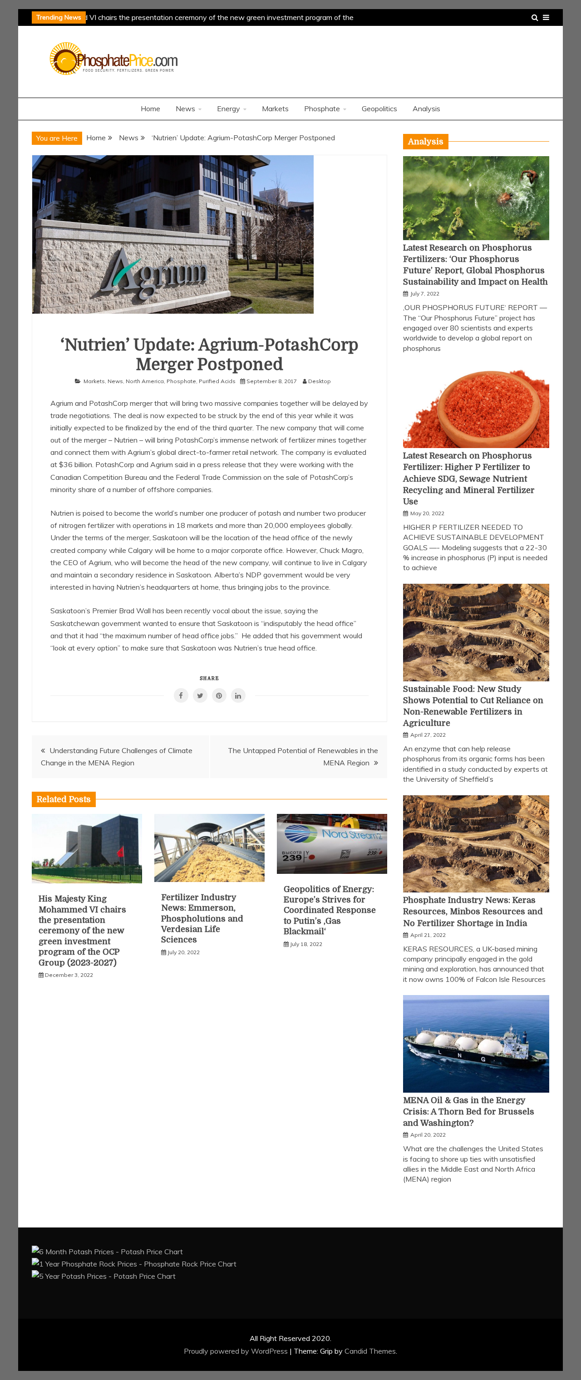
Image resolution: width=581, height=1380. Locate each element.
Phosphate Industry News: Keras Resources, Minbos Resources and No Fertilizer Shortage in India (473, 911)
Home (150, 108)
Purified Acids (217, 381)
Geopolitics (379, 108)
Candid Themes (370, 1350)
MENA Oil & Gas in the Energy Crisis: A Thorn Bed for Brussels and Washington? (468, 1112)
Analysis (426, 108)
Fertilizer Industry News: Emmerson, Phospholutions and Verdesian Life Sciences (202, 919)
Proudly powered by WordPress (237, 1350)
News (185, 108)
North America (145, 381)
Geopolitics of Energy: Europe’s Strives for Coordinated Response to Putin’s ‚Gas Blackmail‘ (330, 910)
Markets (275, 108)
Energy (228, 108)
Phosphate (322, 108)
